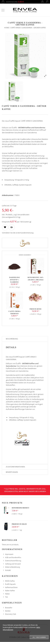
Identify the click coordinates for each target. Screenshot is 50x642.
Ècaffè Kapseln (10, 584)
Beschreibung (12, 339)
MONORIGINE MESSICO (20, 508)
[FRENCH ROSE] (35, 298)
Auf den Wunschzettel (5, 227)
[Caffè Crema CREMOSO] (14, 301)
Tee (6, 597)
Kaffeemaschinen (11, 587)
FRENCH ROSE (35, 309)
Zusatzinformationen (15, 467)
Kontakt (8, 570)
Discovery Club (10, 614)
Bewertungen (12, 472)
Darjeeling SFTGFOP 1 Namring (14, 279)
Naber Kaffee (10, 590)
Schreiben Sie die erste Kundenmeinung (17, 233)
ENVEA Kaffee (10, 581)
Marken (8, 611)
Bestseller (8, 608)
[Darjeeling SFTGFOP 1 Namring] (14, 267)
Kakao (7, 594)
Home (6, 27)
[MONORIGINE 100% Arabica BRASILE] (35, 267)
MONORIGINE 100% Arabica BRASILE (36, 278)
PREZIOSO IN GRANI (19, 524)
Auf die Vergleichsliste (11, 227)
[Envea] (25, 10)
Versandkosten (23, 214)
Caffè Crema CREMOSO (14, 312)
